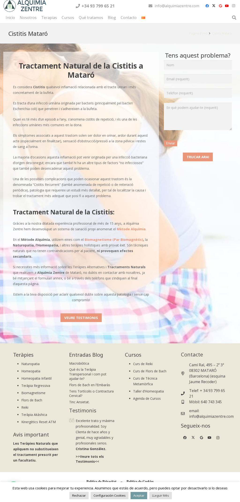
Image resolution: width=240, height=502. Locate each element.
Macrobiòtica (79, 363)
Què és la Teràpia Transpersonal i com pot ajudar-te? (87, 374)
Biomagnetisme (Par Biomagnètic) (114, 239)
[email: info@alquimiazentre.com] (185, 413)
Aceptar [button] (138, 495)
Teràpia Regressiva (35, 385)
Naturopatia (30, 364)
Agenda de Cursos (147, 398)
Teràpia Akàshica (34, 414)
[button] (147, 17)
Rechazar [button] (79, 495)
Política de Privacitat (101, 481)
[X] (213, 6)
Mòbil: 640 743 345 (205, 401)
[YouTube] (227, 6)
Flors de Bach (31, 400)
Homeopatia (30, 371)
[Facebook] (207, 6)
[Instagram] (233, 6)
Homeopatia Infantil (36, 378)
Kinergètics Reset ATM (38, 422)
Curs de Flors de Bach (149, 371)
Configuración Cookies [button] (110, 495)
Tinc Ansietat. (79, 402)
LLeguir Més (160, 495)
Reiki (24, 407)
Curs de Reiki (143, 364)
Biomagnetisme (33, 393)
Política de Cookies (140, 481)
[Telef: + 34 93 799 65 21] (185, 393)
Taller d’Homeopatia (148, 391)
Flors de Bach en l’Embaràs (89, 385)
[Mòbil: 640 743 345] (185, 402)
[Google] (220, 6)
